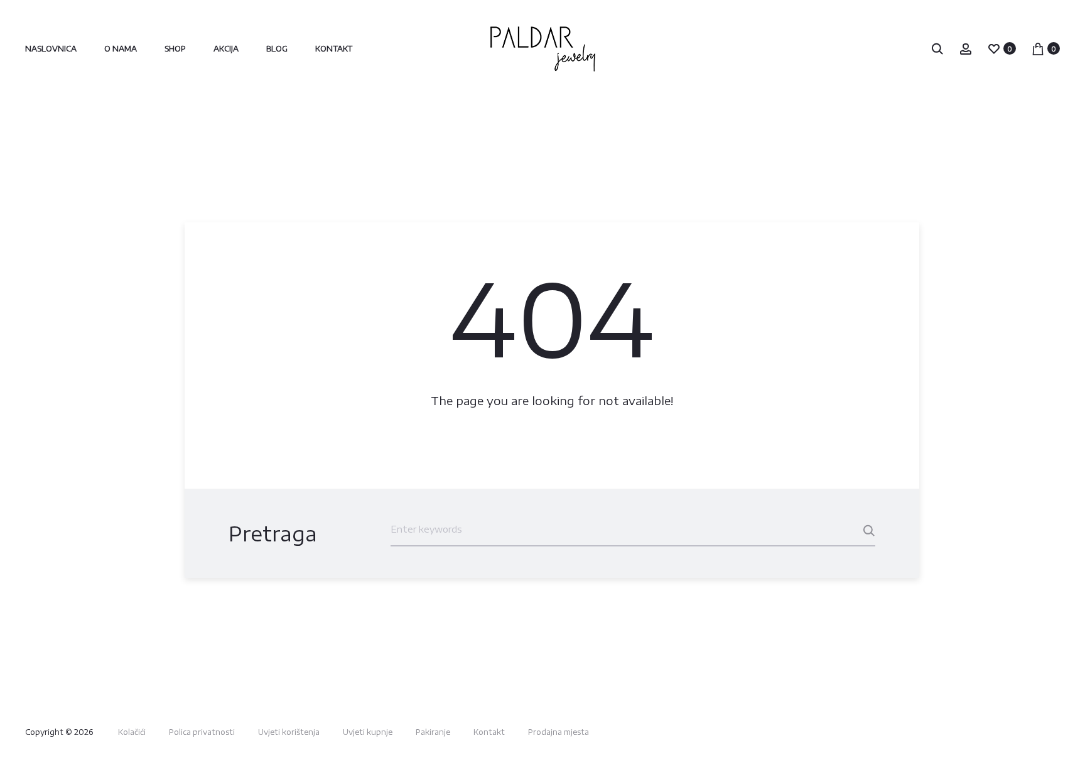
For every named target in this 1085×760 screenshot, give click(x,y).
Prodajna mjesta (558, 732)
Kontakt (333, 48)
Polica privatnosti (202, 732)
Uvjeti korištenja (289, 732)
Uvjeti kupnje (367, 732)
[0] (994, 48)
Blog (277, 48)
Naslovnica (51, 48)
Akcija (226, 48)
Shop (175, 48)
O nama (120, 48)
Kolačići (132, 732)
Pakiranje (433, 732)
